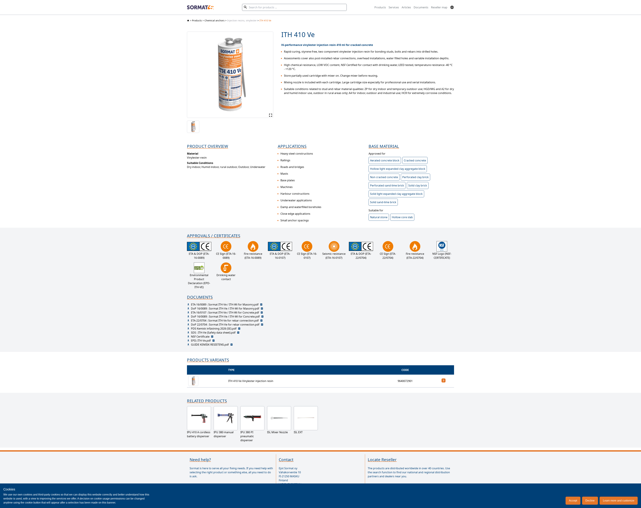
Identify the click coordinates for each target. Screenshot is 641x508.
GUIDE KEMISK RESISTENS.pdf (210, 344)
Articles (406, 7)
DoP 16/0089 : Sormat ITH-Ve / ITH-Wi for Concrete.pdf (225, 316)
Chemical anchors (214, 20)
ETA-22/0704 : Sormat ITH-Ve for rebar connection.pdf (225, 320)
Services (394, 7)
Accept (573, 500)
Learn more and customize (618, 500)
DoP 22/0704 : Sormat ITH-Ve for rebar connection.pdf (225, 324)
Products (380, 7)
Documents (421, 7)
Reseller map (439, 7)
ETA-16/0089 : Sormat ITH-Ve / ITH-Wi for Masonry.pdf (225, 304)
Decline (590, 500)
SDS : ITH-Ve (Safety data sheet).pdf (213, 332)
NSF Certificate (200, 336)
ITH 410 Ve (265, 20)
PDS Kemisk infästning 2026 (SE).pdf (214, 328)
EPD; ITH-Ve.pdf (201, 340)
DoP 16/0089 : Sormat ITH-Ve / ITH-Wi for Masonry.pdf (225, 308)
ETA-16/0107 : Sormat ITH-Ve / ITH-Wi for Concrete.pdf (225, 312)
